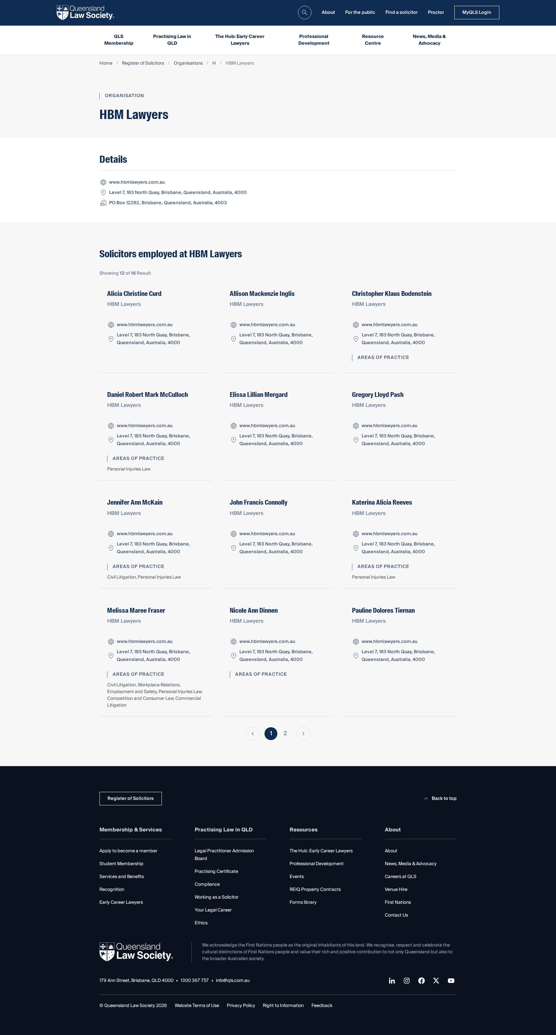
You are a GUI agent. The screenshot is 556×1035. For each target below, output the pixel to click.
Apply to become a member (128, 851)
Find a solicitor (401, 12)
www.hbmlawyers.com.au (137, 182)
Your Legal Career (213, 910)
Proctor (436, 12)
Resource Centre (373, 40)
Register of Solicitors (143, 63)
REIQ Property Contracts (315, 889)
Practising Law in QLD (172, 40)
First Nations (398, 902)
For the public (360, 12)
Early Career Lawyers (121, 902)
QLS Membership (118, 40)
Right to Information (283, 1006)
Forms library (303, 902)
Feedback (321, 1006)
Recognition (111, 889)
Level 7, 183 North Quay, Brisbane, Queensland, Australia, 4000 (178, 193)
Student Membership (121, 864)
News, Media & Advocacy (429, 40)
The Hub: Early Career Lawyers (239, 40)
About (328, 12)
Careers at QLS (400, 877)
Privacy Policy (241, 1006)
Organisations (188, 63)
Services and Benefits (121, 877)
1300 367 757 (195, 980)
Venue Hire (396, 889)
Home (105, 63)
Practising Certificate (216, 871)
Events (297, 877)
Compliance (207, 884)
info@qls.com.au (233, 980)
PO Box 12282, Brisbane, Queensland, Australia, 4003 (168, 203)
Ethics (201, 923)
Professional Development (313, 40)
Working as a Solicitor (216, 897)
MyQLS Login (476, 12)
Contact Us (396, 915)
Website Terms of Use (197, 1006)
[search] (304, 12)
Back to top (444, 798)
